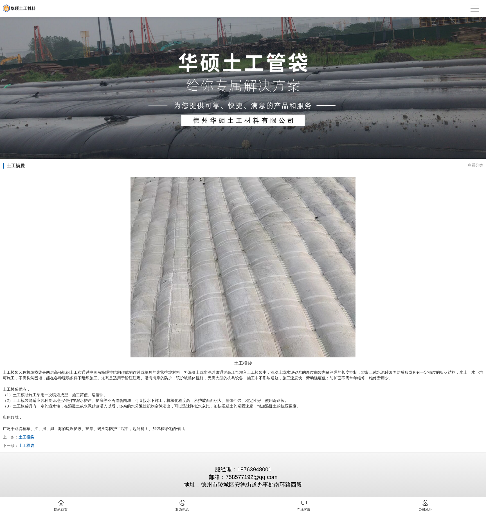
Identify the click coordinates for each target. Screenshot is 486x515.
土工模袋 (26, 437)
